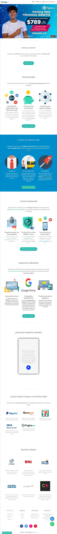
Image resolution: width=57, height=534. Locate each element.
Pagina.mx (34, 532)
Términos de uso (34, 518)
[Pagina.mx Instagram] (30, 526)
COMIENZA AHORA (28, 63)
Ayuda (22, 516)
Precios (47, 519)
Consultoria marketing (16, 271)
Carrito (40, 1)
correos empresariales (18, 209)
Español (9, 516)
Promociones (10, 514)
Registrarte (46, 1)
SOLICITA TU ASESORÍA (28, 316)
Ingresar (53, 1)
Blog (22, 518)
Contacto (22, 514)
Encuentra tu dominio (28, 126)
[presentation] (26, 377)
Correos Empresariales (47, 514)
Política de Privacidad (34, 516)
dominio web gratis (47, 176)
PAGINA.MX (9, 510)
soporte (41, 116)
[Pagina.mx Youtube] (35, 526)
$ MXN (9, 519)
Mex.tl (28, 150)
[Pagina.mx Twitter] (26, 526)
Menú (34, 1)
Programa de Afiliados (47, 518)
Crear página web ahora (28, 187)
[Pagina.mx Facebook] (21, 526)
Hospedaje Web (47, 516)
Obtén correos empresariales (28, 249)
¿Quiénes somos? (35, 514)
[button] (4, 19)
